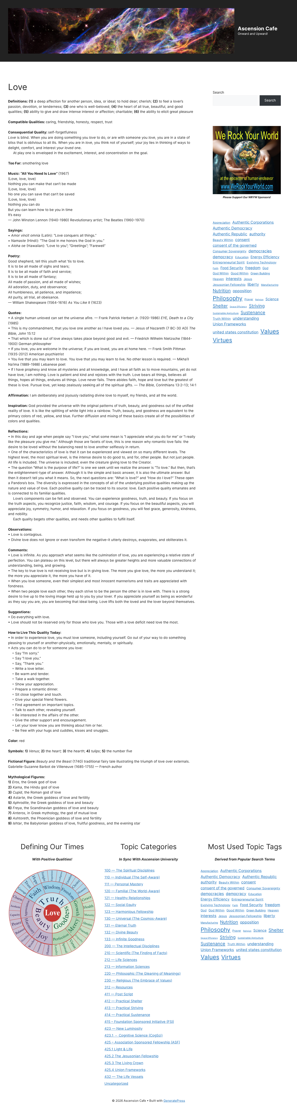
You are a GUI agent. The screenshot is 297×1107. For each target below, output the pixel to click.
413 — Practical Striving (123, 1008)
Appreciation (221, 222)
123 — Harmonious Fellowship (128, 912)
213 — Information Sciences (127, 967)
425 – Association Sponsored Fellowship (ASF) (142, 1042)
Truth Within (222, 319)
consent (242, 239)
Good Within (240, 273)
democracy (223, 257)
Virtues (222, 340)
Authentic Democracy (232, 228)
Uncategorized (116, 1084)
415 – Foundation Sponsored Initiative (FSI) (139, 1022)
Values (269, 331)
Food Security (231, 268)
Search (218, 92)
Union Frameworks (229, 324)
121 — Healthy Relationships (127, 898)
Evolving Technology (261, 262)
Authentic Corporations (253, 222)
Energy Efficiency (265, 257)
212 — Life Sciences (120, 960)
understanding (246, 318)
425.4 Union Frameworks (124, 1070)
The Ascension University (79, 68)
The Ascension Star (274, 68)
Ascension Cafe (257, 28)
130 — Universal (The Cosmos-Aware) (135, 919)
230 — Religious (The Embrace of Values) (138, 980)
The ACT (10, 68)
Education (242, 257)
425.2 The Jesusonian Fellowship (131, 1056)
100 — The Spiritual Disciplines (129, 870)
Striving (257, 305)
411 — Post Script (118, 994)
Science (272, 299)
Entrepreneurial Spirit (229, 262)
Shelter (220, 305)
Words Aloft (152, 68)
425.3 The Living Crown (123, 1063)
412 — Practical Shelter (123, 1001)
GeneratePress (174, 1101)
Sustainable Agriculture (226, 313)
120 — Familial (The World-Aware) (132, 891)
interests (234, 278)
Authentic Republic (230, 234)
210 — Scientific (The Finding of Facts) (135, 953)
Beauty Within (223, 240)
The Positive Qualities (184, 68)
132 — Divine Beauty (121, 932)
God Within (221, 273)
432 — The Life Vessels (123, 1077)
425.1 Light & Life (118, 1049)
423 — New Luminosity (123, 1029)
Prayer (248, 299)
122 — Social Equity (120, 905)
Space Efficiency (238, 306)
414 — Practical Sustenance (127, 1015)
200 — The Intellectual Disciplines (131, 946)
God (265, 268)
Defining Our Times (39, 68)
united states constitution (235, 332)
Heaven (218, 279)
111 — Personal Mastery (123, 884)
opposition (242, 291)
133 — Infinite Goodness (124, 939)
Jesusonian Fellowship (229, 285)
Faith (215, 268)
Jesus (248, 279)
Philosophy (227, 298)
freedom (252, 268)
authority (257, 234)
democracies (260, 251)
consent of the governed (235, 245)
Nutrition (222, 290)
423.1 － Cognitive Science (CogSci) (133, 1035)
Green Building (260, 273)
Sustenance (253, 312)
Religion (259, 299)
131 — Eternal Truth (120, 925)
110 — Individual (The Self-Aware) (132, 877)
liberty (253, 284)
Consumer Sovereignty (229, 251)
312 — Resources (118, 987)
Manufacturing (269, 284)
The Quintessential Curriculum (230, 68)
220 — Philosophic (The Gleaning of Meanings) (142, 974)
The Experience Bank (120, 68)
